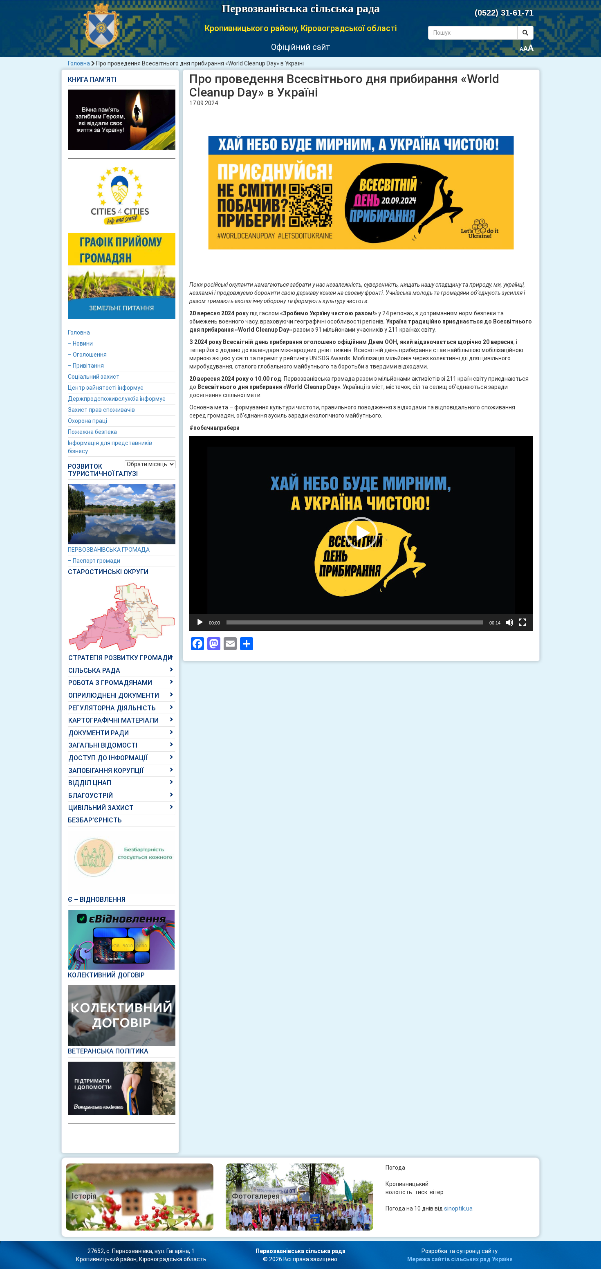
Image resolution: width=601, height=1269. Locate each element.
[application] (361, 533)
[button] (361, 533)
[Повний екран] (522, 622)
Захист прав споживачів (101, 410)
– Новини (80, 343)
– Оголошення (87, 354)
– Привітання (86, 365)
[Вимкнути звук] (509, 622)
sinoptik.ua (458, 1208)
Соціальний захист (93, 376)
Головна (79, 63)
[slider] (354, 622)
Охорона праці (87, 421)
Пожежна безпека (92, 432)
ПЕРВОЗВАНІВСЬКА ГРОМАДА (109, 549)
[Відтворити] (200, 622)
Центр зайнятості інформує (105, 387)
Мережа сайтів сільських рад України (460, 1259)
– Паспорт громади (94, 560)
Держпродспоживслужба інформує (116, 398)
